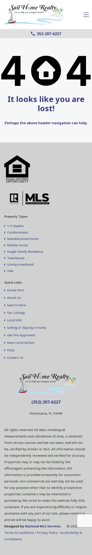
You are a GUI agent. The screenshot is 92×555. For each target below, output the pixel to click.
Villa (10, 271)
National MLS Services (43, 526)
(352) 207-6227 (46, 402)
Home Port (15, 290)
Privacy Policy (47, 532)
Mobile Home (17, 245)
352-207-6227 (49, 33)
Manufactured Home (23, 238)
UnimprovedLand (20, 264)
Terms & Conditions (19, 532)
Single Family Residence (25, 251)
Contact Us (15, 357)
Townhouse (15, 258)
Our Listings (16, 312)
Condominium (17, 232)
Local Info (14, 320)
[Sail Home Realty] (34, 24)
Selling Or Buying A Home (26, 327)
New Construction (20, 342)
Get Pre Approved (21, 335)
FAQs (11, 350)
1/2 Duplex (15, 226)
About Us (14, 297)
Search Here (16, 305)
